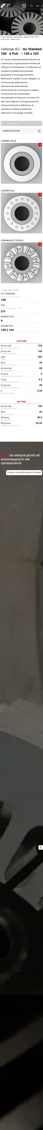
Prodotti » (9, 37)
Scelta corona (15, 39)
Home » (3, 37)
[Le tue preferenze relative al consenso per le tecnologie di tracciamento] (40, 847)
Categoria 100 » (29, 37)
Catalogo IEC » (18, 37)
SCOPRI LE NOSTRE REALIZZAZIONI (24, 472)
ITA (37, 6)
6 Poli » (37, 37)
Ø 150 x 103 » (5, 39)
